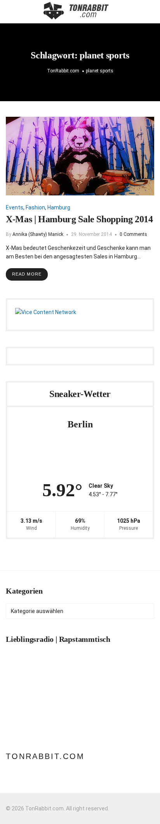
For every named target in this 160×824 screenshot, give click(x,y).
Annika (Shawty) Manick (37, 234)
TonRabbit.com (45, 756)
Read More (27, 274)
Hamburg (58, 207)
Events (14, 207)
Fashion (35, 207)
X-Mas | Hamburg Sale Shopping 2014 (79, 219)
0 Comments (133, 234)
